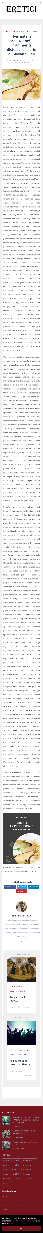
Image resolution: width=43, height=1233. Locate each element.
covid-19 (15, 1174)
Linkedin (35, 887)
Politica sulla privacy (16, 1223)
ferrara (17, 1178)
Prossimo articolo (21, 1018)
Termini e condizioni (27, 1221)
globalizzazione (22, 987)
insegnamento (29, 1160)
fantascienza (32, 31)
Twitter (23, 887)
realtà (26, 1055)
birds (5, 1169)
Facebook (10, 887)
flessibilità (13, 991)
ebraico (27, 1178)
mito (21, 1051)
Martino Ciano (16, 1007)
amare (6, 1165)
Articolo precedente (21, 954)
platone (27, 1051)
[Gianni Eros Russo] (21, 907)
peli (17, 31)
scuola (16, 1160)
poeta (5, 1183)
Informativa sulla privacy (29, 1206)
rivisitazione (14, 1051)
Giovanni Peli (19, 1126)
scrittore (6, 1178)
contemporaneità (16, 1055)
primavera (27, 1165)
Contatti (4, 1210)
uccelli (14, 1169)
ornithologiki (26, 1169)
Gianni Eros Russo (17, 60)
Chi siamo (5, 1206)
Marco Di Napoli (17, 1071)
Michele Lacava (19, 1148)
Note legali (14, 1206)
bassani (26, 1174)
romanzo (22, 31)
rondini (16, 1165)
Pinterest (22, 891)
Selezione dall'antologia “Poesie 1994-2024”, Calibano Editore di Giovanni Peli (26, 1120)
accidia (12, 987)
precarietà (22, 991)
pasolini (6, 1160)
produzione (10, 31)
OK (21, 1228)
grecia (5, 1174)
